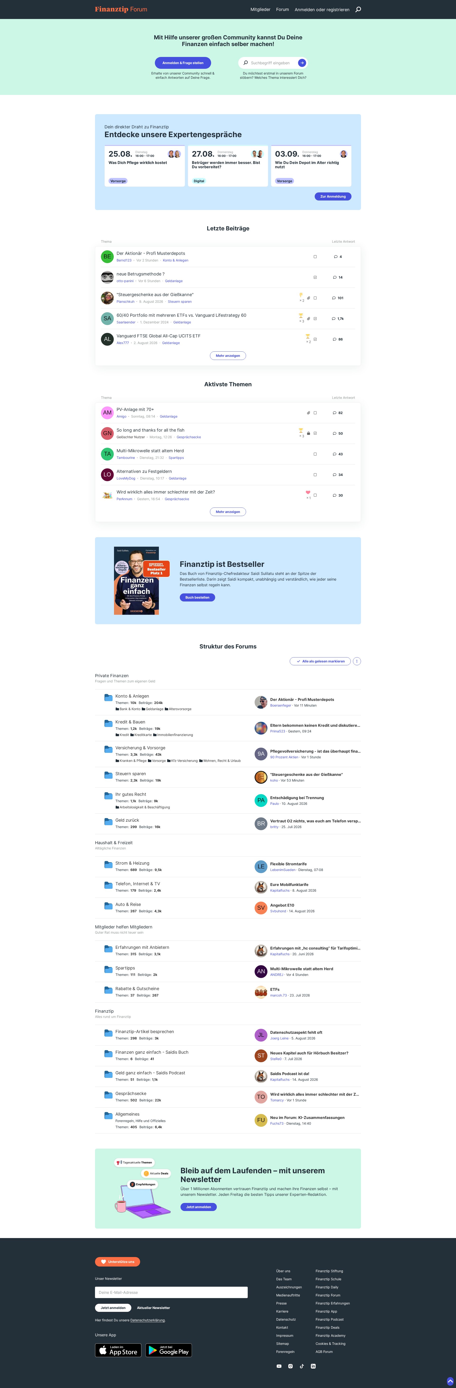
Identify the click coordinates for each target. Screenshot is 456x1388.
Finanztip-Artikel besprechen (144, 1031)
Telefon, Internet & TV (137, 883)
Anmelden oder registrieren (322, 9)
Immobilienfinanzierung (175, 735)
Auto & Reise (128, 904)
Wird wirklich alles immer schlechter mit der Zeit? (166, 491)
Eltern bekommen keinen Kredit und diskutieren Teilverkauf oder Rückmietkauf (315, 725)
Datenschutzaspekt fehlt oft (296, 1032)
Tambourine (126, 458)
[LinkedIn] (313, 1366)
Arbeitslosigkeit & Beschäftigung (145, 807)
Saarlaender (126, 322)
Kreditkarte (143, 735)
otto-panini (125, 281)
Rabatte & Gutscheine (137, 988)
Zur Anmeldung (333, 196)
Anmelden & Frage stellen (183, 63)
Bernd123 (124, 260)
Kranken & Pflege (133, 761)
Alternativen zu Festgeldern (144, 471)
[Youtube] (279, 1366)
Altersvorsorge (180, 709)
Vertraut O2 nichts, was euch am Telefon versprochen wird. (315, 821)
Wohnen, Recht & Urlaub (222, 761)
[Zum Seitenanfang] (450, 1381)
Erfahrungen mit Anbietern (142, 947)
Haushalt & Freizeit (114, 842)
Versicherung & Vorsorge (140, 747)
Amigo (121, 416)
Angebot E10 (282, 905)
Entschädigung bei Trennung (297, 797)
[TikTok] (302, 1366)
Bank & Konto (130, 709)
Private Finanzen (112, 675)
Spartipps (176, 458)
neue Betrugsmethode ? (141, 273)
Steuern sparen (180, 301)
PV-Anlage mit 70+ (135, 409)
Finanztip (104, 1011)
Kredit (124, 735)
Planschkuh (125, 301)
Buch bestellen (197, 597)
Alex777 (123, 343)
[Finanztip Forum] (121, 9)
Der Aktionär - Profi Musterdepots (151, 253)
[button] (357, 661)
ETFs (275, 989)
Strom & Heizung (132, 863)
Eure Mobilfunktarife (289, 884)
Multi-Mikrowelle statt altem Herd (150, 450)
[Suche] (358, 9)
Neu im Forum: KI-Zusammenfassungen (307, 1117)
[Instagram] (290, 1366)
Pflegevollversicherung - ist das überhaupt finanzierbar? (315, 751)
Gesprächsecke (189, 437)
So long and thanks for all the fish (151, 430)
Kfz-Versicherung (184, 761)
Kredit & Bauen (130, 721)
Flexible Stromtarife (288, 864)
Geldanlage (174, 281)
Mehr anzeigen (228, 356)
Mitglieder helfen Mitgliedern (123, 926)
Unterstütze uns (121, 1262)
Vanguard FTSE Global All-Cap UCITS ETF (159, 335)
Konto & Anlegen (175, 260)
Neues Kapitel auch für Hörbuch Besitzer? (309, 1053)
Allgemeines (127, 1114)
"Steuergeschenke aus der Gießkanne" (155, 294)
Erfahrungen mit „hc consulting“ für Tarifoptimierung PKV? (315, 948)
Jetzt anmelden (198, 1207)
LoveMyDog (126, 478)
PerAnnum (124, 499)
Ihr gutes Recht (130, 794)
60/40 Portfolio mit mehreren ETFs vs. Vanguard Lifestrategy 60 (181, 315)
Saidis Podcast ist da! (289, 1073)
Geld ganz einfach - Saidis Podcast (150, 1072)
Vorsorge (159, 761)
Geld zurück (127, 820)
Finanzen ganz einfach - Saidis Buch (152, 1052)
